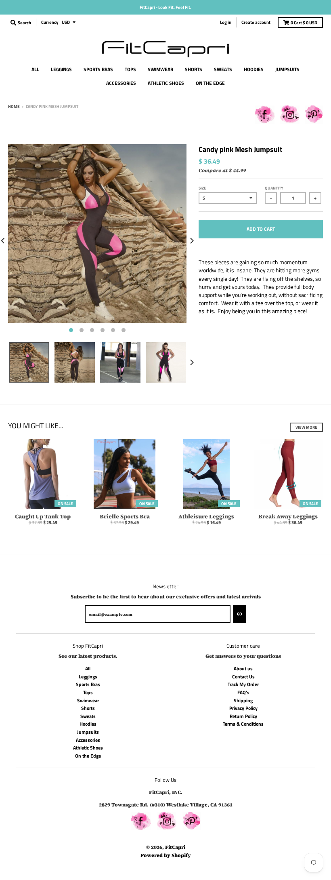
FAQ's (243, 692)
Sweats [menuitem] (223, 69)
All (87, 668)
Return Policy (243, 716)
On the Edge (88, 756)
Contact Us (243, 676)
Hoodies (88, 724)
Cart (304, 22)
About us (243, 668)
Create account (255, 22)
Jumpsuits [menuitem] (287, 69)
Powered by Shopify (165, 855)
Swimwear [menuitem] (160, 69)
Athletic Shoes (88, 748)
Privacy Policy (243, 708)
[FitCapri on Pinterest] (314, 115)
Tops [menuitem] (130, 69)
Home (14, 106)
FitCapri (175, 847)
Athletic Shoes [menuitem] (166, 83)
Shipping (243, 700)
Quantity (274, 188)
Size (202, 188)
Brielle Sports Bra (125, 516)
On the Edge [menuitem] (210, 83)
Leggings (88, 676)
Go (239, 614)
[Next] (191, 240)
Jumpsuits (88, 732)
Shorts (88, 708)
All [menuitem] (35, 69)
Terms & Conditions (243, 724)
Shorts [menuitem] (193, 69)
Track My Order (243, 684)
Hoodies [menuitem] (254, 69)
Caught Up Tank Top (43, 516)
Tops (88, 692)
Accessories (88, 740)
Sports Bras (88, 684)
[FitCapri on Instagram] (290, 115)
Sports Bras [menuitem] (98, 69)
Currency (50, 22)
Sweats (88, 716)
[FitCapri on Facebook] (264, 115)
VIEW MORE (306, 427)
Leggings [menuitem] (61, 69)
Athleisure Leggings (206, 516)
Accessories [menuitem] (121, 83)
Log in (225, 22)
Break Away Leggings (288, 516)
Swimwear (88, 700)
